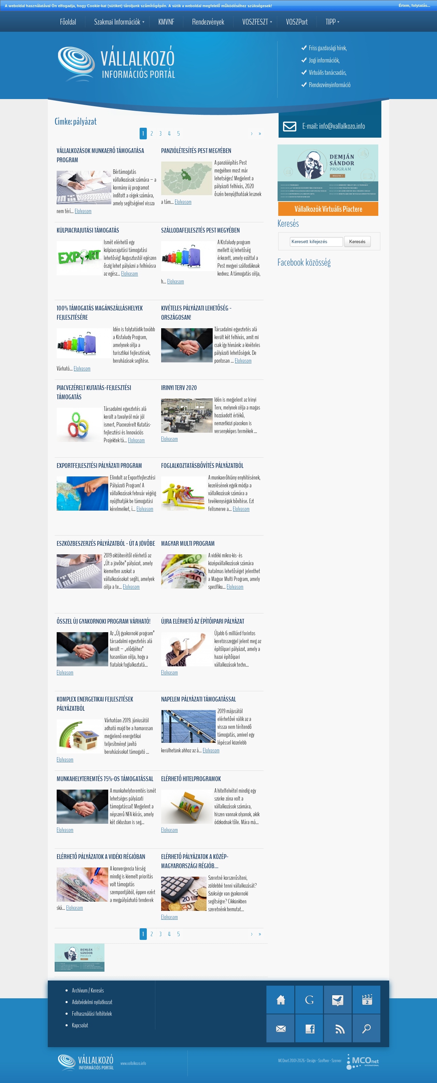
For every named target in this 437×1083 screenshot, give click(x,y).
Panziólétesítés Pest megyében (196, 150)
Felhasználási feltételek (92, 1014)
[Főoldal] (280, 1000)
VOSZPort (297, 21)
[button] (357, 241)
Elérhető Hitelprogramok (191, 778)
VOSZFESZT (255, 21)
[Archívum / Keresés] (366, 1028)
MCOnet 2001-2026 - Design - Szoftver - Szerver (309, 1060)
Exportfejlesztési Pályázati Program (99, 465)
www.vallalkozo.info (133, 1063)
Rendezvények (208, 21)
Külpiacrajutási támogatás (88, 230)
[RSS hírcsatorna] (338, 1028)
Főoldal (68, 21)
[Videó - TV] (366, 1000)
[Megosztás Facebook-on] (309, 1028)
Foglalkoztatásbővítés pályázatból (202, 465)
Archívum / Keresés (88, 990)
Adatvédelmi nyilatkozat (92, 1002)
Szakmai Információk (117, 21)
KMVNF (166, 21)
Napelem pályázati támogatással (198, 699)
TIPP (331, 21)
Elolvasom (83, 211)
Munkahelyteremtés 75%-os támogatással (105, 778)
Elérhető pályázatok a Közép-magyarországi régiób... (194, 861)
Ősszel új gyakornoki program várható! (104, 621)
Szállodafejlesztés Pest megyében (200, 230)
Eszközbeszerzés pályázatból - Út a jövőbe (106, 543)
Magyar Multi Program (188, 543)
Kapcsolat (80, 1025)
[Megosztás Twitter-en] (338, 1000)
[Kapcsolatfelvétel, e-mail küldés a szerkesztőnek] (280, 1028)
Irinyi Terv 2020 (179, 387)
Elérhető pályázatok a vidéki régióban (101, 856)
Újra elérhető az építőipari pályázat (202, 621)
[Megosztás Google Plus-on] (309, 1000)
